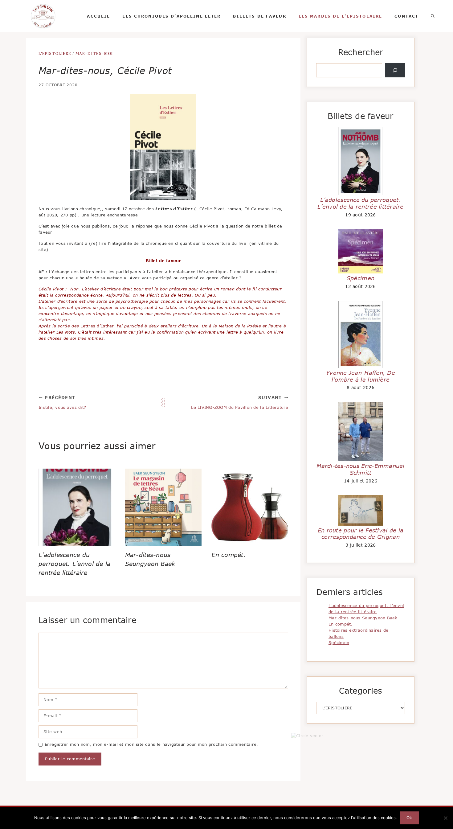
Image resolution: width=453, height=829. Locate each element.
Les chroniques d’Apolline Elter (171, 16)
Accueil (98, 16)
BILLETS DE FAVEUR (259, 16)
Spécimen (360, 278)
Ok (409, 817)
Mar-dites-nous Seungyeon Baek (363, 617)
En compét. (228, 554)
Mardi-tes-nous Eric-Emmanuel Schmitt (360, 469)
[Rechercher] (395, 70)
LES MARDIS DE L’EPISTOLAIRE (340, 16)
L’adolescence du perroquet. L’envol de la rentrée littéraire (74, 563)
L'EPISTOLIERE (55, 53)
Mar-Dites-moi (94, 53)
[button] (433, 16)
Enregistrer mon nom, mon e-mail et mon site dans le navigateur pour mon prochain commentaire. (151, 744)
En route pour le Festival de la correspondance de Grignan (360, 533)
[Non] (445, 818)
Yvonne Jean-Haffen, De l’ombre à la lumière (360, 376)
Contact (406, 16)
